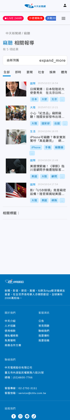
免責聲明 (10, 340)
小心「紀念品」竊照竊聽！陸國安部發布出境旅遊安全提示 (16, 113)
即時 (18, 72)
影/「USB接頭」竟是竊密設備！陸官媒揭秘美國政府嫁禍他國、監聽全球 (16, 190)
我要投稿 (43, 340)
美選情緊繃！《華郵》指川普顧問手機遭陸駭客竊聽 (16, 166)
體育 (64, 72)
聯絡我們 (43, 330)
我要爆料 (43, 335)
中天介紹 (10, 320)
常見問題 (43, 325)
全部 (7, 72)
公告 (41, 320)
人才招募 (10, 325)
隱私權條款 (11, 335)
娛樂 (52, 72)
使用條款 (10, 330)
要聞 (30, 72)
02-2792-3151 (27, 388)
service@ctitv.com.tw (32, 393)
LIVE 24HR (14, 18)
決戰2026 (53, 18)
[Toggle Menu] (63, 18)
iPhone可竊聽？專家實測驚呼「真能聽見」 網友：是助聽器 (16, 137)
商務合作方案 (13, 345)
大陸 (33, 107)
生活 (33, 131)
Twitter (7, 416)
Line (27, 416)
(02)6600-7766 (22, 377)
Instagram (20, 416)
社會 (41, 72)
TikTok (34, 416)
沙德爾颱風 (36, 18)
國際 (33, 83)
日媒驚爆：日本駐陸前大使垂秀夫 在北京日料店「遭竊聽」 (16, 89)
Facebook (13, 416)
